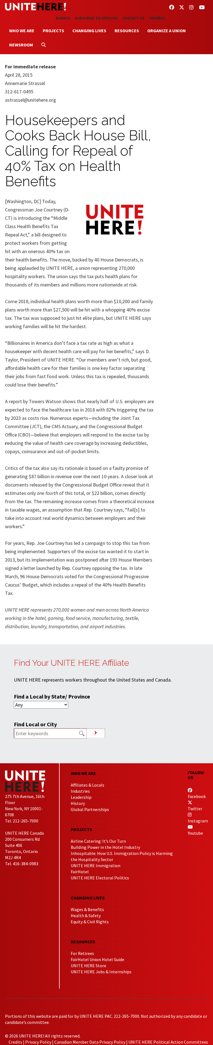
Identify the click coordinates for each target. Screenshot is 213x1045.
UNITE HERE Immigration (95, 865)
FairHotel (80, 871)
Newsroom (21, 45)
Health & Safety (86, 915)
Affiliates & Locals (87, 785)
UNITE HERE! (35, 7)
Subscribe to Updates (96, 18)
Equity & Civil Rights (90, 921)
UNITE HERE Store (88, 965)
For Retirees (82, 953)
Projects (53, 30)
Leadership (81, 797)
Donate (63, 18)
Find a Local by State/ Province (52, 696)
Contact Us (133, 18)
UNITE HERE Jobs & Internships (101, 971)
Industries (80, 791)
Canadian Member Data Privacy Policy (89, 1042)
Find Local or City (35, 724)
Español (157, 18)
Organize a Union (166, 30)
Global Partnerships (90, 809)
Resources (127, 30)
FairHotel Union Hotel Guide (97, 959)
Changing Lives (89, 30)
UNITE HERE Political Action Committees (168, 1042)
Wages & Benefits (87, 909)
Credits (15, 1042)
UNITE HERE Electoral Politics (100, 878)
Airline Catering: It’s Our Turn (98, 841)
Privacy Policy (38, 1042)
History (78, 803)
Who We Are (21, 30)
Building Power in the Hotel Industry (105, 847)
